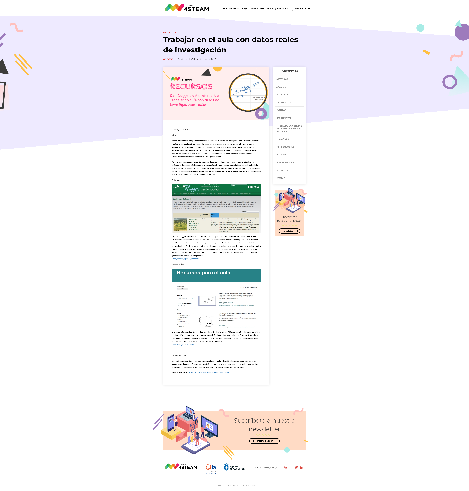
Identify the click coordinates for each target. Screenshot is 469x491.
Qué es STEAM (257, 8)
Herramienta (283, 118)
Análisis (281, 87)
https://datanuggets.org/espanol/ (185, 259)
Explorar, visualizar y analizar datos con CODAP (209, 372)
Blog (244, 8)
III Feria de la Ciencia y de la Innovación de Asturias (289, 129)
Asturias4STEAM (231, 8)
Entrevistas (283, 102)
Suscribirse (300, 8)
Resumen (281, 178)
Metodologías (285, 147)
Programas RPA (285, 162)
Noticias (169, 32)
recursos (282, 170)
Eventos (281, 110)
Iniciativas (282, 139)
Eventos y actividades (277, 8)
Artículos (282, 95)
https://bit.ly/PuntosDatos (183, 344)
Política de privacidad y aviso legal (265, 468)
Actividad (282, 79)
